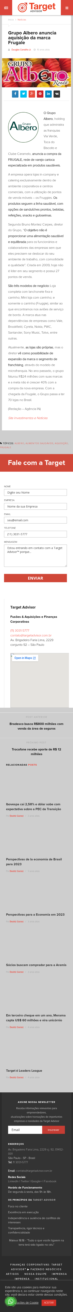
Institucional (46, 1279)
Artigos (12, 1274)
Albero (19, 443)
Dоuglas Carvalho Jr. (21, 50)
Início (11, 20)
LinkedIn (13, 1181)
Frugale (5, 447)
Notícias (21, 20)
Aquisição (61, 443)
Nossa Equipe (36, 1274)
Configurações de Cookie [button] (22, 1302)
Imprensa (59, 1274)
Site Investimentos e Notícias (27, 418)
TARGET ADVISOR (44, 1200)
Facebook (50, 1181)
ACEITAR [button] (49, 1302)
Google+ (36, 1181)
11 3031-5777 (20, 1162)
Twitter (25, 1181)
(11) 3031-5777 (19, 630)
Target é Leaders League (24, 1070)
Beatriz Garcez (17, 816)
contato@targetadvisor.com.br (31, 635)
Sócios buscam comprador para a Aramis (36, 965)
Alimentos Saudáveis (39, 443)
